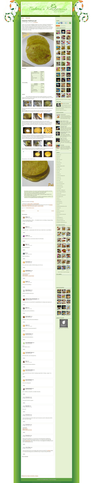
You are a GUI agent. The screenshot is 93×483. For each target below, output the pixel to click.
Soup (57, 209)
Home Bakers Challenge (60, 190)
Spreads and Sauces (60, 211)
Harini (27, 226)
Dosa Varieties (59, 182)
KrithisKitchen (28, 270)
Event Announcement (60, 183)
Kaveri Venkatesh (29, 379)
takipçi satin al (25, 428)
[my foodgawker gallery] (64, 327)
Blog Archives (63, 25)
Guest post (58, 188)
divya (27, 307)
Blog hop (58, 164)
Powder (58, 199)
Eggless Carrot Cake (63, 138)
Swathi (27, 281)
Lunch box (58, 193)
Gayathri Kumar (28, 333)
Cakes (58, 170)
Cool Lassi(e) (28, 316)
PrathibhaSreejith (29, 388)
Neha (26, 244)
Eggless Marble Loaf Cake (64, 121)
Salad (58, 204)
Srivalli (27, 235)
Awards (58, 156)
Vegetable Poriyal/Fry (60, 220)
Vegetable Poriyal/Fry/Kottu (61, 222)
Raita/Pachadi (59, 201)
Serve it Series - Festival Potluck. (33, 203)
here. (33, 201)
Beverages (58, 162)
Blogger (54, 479)
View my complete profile (61, 110)
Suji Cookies (62, 145)
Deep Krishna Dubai (29, 369)
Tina (26, 361)
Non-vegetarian (59, 196)
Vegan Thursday (59, 219)
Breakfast (58, 169)
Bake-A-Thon (59, 159)
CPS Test (48, 450)
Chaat (58, 172)
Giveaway (50, 204)
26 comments (35, 22)
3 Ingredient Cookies (63, 126)
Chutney (58, 174)
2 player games (27, 440)
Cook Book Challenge (60, 175)
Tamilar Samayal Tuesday (60, 214)
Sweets (58, 212)
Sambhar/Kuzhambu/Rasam (61, 206)
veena (27, 325)
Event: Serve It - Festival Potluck (28, 275)
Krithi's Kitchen (25, 274)
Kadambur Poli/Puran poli (29, 21)
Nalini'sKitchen (45, 479)
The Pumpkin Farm (29, 352)
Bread (58, 167)
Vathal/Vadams (59, 217)
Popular (58, 25)
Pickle (58, 198)
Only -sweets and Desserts (26, 204)
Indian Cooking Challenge (61, 191)
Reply (24, 223)
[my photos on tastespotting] (63, 328)
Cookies (58, 177)
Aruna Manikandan (29, 342)
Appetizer (58, 154)
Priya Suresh (28, 261)
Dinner (58, 180)
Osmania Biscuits (63, 114)
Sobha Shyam (28, 290)
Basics (58, 161)
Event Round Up (59, 185)
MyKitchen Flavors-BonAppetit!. (31, 298)
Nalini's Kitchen (65, 103)
